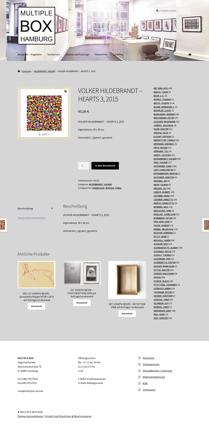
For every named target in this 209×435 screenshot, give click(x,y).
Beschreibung (25, 208)
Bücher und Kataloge (77, 54)
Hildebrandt (98, 187)
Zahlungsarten (151, 364)
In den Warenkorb (105, 165)
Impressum (149, 389)
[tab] (36, 208)
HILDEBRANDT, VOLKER (44, 71)
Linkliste (118, 54)
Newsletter (101, 54)
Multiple (110, 187)
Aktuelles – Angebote (30, 54)
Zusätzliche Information (31, 218)
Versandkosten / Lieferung (157, 370)
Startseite (27, 71)
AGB (145, 383)
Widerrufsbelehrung (154, 377)
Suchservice (53, 54)
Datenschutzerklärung (30, 416)
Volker (118, 187)
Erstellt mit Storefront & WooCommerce (68, 416)
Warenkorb (36, 306)
